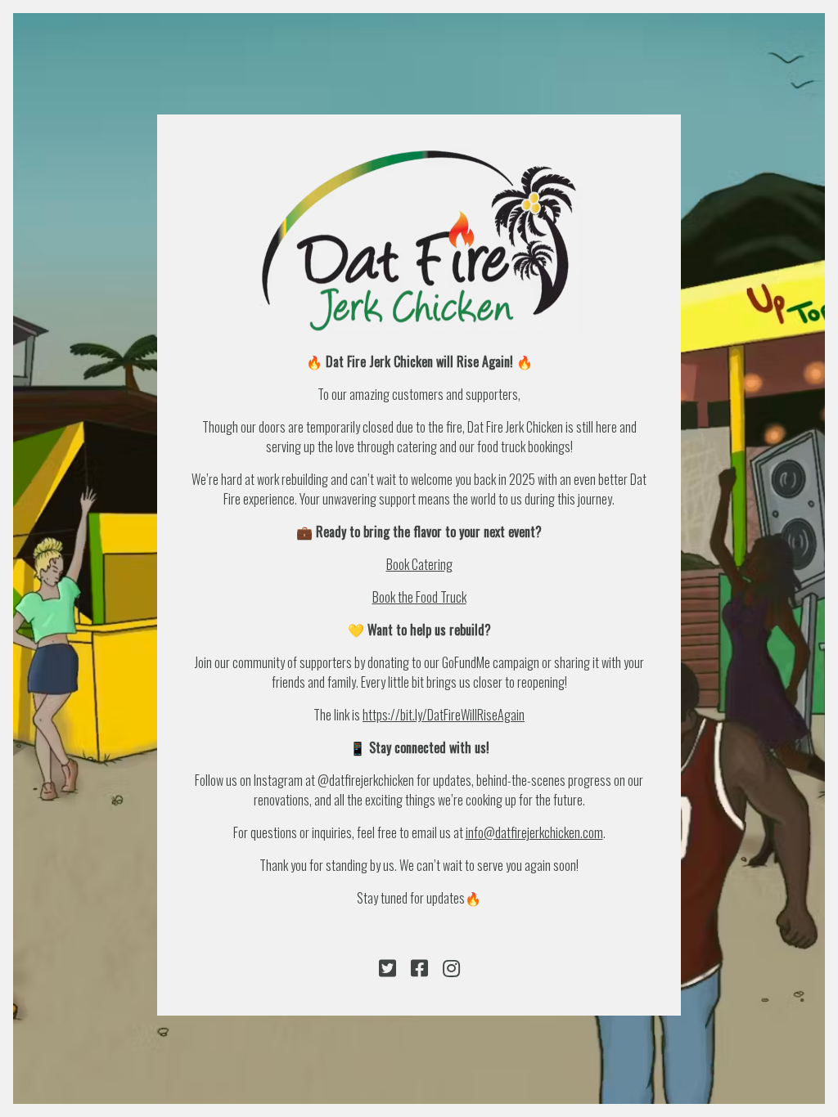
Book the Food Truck (419, 597)
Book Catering (419, 564)
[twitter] (387, 968)
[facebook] (419, 968)
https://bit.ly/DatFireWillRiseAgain (444, 714)
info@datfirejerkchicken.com (534, 832)
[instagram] (451, 968)
